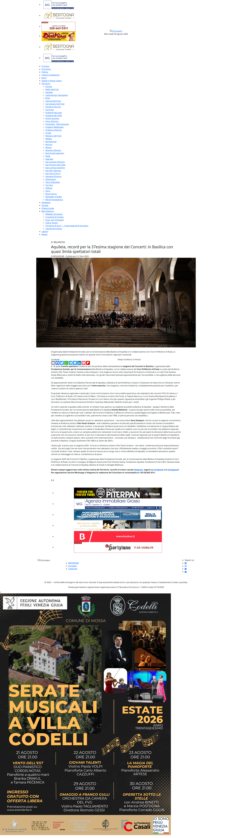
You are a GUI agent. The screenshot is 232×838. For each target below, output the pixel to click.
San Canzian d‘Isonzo (55, 162)
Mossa (48, 147)
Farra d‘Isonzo (51, 121)
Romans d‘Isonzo (53, 150)
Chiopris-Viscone (53, 106)
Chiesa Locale (48, 208)
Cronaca (45, 66)
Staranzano (50, 179)
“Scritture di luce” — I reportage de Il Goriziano (66, 225)
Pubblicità (72, 568)
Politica (45, 72)
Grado (48, 133)
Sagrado (49, 159)
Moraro (48, 144)
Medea (48, 138)
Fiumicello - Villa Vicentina (57, 124)
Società (45, 205)
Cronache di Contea (54, 217)
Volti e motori (51, 222)
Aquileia (49, 92)
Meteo (44, 234)
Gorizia (48, 86)
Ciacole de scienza (53, 228)
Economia (46, 69)
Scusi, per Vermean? (54, 220)
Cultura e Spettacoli (50, 75)
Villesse (48, 188)
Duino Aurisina (52, 118)
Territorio (46, 83)
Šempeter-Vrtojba (53, 196)
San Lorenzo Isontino (55, 167)
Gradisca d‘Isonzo (53, 130)
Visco (47, 191)
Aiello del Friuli (52, 89)
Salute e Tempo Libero (52, 80)
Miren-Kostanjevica (54, 199)
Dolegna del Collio (53, 115)
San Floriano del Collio (55, 164)
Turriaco (49, 185)
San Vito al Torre (52, 173)
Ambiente (46, 202)
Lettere (45, 231)
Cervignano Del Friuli (54, 104)
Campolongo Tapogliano (56, 95)
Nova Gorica (51, 193)
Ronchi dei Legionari (54, 153)
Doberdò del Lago (53, 112)
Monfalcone (50, 141)
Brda (47, 98)
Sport (44, 77)
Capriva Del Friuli (53, 101)
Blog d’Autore (48, 211)
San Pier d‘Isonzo (53, 170)
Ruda (47, 156)
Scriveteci (72, 566)
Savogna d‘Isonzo (53, 176)
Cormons (49, 109)
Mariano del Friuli (53, 135)
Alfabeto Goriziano (54, 214)
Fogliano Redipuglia (54, 127)
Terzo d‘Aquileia (52, 182)
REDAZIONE (73, 563)
